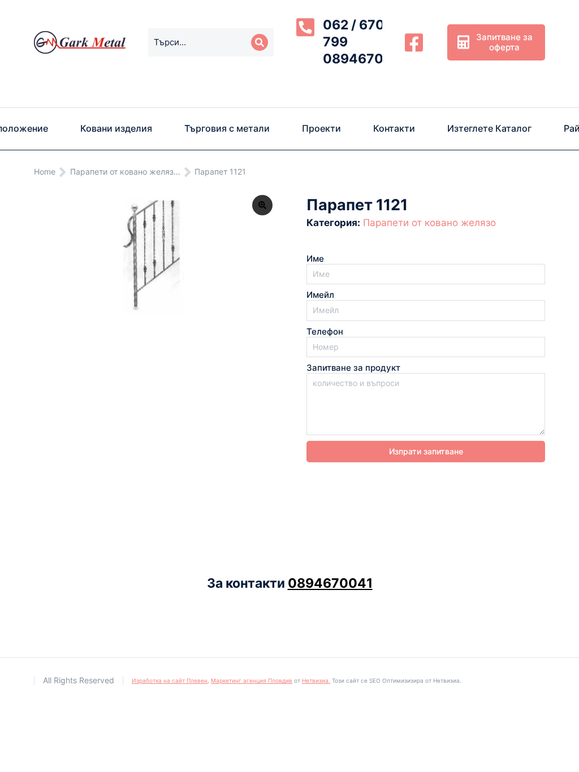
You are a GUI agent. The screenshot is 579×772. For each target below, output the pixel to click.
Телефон (324, 332)
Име (315, 259)
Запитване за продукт (353, 368)
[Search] (259, 42)
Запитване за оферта (504, 42)
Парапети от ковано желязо (429, 222)
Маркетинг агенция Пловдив (251, 680)
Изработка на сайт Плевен (170, 680)
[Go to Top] (556, 749)
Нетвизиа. (316, 680)
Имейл (320, 295)
